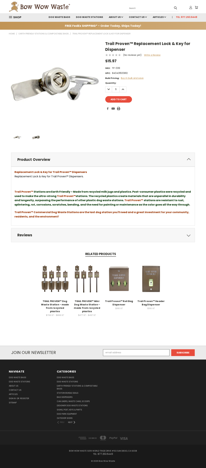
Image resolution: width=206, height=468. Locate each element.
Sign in (12, 398)
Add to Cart (119, 278)
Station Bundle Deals (67, 393)
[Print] (118, 108)
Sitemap (13, 402)
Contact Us (137, 17)
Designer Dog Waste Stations (72, 405)
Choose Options (55, 278)
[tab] (103, 160)
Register (24, 398)
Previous (197, 458)
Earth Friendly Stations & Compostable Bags (77, 387)
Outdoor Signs (65, 418)
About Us (115, 17)
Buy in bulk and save (132, 78)
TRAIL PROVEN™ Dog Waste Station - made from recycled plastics (55, 306)
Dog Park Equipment (67, 414)
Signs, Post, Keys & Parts (69, 409)
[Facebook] (107, 108)
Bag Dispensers (65, 397)
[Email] (113, 108)
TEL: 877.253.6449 (186, 17)
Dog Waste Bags (59, 17)
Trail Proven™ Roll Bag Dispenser (119, 303)
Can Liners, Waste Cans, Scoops (73, 401)
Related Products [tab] (100, 254)
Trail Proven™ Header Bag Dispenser (151, 303)
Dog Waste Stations (89, 17)
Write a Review (152, 55)
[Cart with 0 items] (196, 7)
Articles (158, 17)
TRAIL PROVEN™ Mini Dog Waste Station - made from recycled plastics (87, 306)
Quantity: (110, 83)
